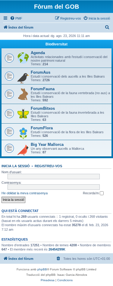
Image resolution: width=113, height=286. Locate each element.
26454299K (57, 249)
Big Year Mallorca (47, 144)
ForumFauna (43, 89)
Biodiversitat (56, 44)
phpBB (42, 269)
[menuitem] (16, 18)
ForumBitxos (43, 108)
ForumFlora (42, 128)
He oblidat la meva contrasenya (25, 193)
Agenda (38, 53)
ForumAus (40, 72)
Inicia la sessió (16, 166)
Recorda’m (91, 193)
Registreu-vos (48, 166)
